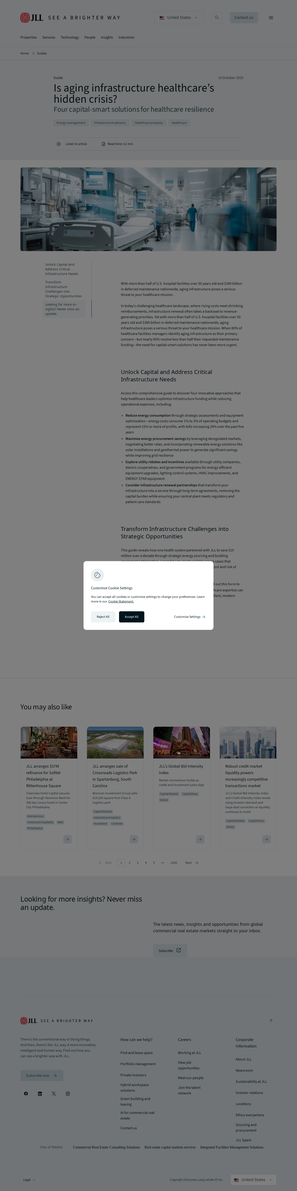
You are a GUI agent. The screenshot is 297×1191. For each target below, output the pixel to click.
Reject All (103, 617)
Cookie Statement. (121, 601)
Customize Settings (190, 617)
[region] (148, 595)
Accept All (132, 617)
